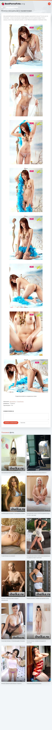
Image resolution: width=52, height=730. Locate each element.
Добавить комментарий (11, 422)
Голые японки (20, 401)
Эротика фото (13, 401)
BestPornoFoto (15, 4)
